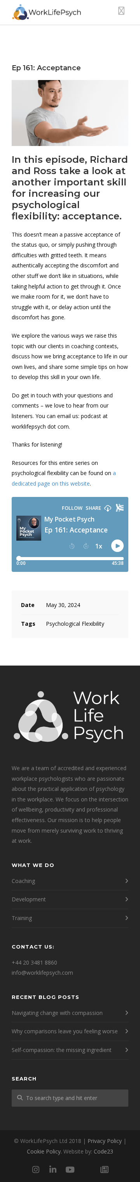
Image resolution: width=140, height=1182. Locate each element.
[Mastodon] (87, 1169)
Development (29, 899)
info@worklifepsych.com (42, 972)
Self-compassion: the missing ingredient (62, 1050)
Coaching (23, 881)
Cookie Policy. (44, 1151)
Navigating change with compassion (57, 1012)
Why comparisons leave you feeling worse (65, 1031)
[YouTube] (70, 1169)
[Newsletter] (104, 1169)
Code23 (103, 1151)
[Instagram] (36, 1169)
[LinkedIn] (53, 1169)
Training (22, 918)
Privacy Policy (105, 1141)
